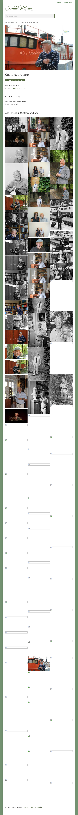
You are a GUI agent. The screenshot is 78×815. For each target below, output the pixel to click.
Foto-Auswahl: (68, 2)
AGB (42, 807)
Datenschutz (35, 807)
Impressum (26, 807)
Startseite (8, 23)
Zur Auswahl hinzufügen (15, 80)
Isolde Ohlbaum (19, 8)
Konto (59, 2)
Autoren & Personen (19, 23)
